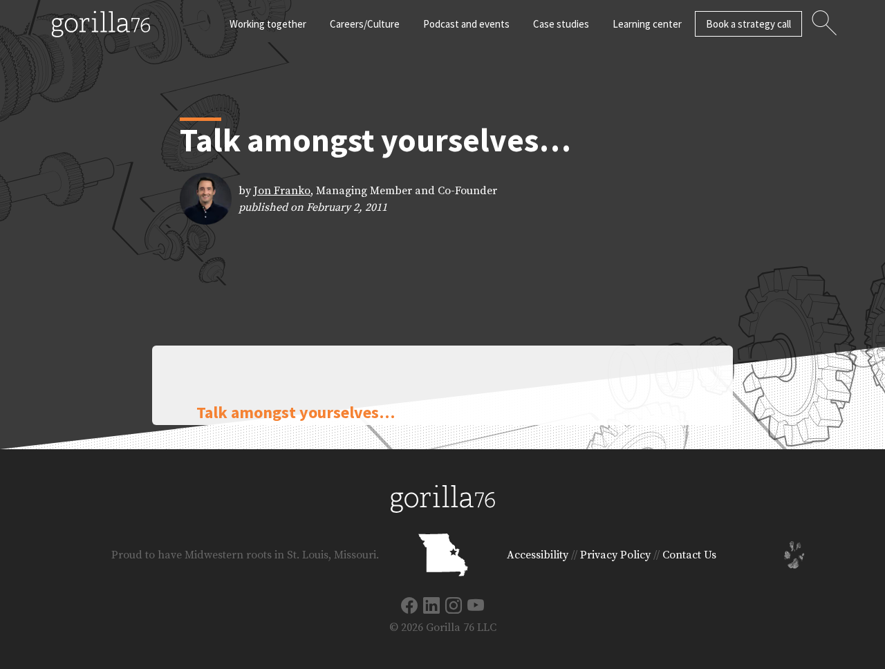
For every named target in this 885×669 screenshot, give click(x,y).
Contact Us (689, 555)
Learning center (647, 23)
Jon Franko (282, 191)
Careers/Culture (365, 23)
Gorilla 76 (100, 24)
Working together (268, 23)
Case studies (561, 23)
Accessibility (537, 555)
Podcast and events (466, 23)
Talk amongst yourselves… (295, 412)
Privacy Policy (615, 555)
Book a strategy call (748, 23)
